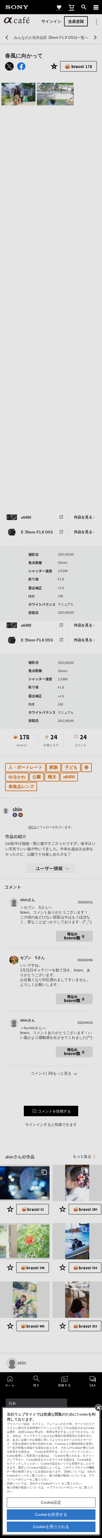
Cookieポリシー (51, 1483)
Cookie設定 (51, 1502)
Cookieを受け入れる (51, 1526)
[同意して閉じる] (98, 1407)
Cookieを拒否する (51, 1514)
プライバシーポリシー (64, 1487)
